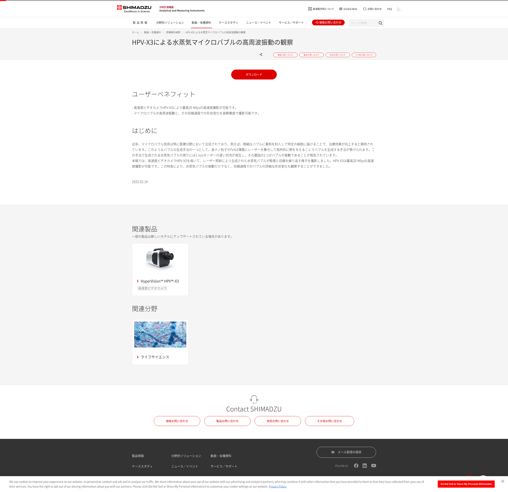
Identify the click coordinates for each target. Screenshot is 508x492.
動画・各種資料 (221, 455)
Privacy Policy (278, 486)
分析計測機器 (166, 7)
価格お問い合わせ (177, 421)
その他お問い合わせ (329, 421)
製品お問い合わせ (227, 421)
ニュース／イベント (184, 466)
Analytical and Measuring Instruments (182, 10)
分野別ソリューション (186, 455)
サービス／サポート (224, 466)
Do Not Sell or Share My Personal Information (466, 484)
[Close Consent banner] (503, 481)
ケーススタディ (142, 466)
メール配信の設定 (350, 452)
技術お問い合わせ (278, 421)
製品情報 (138, 455)
